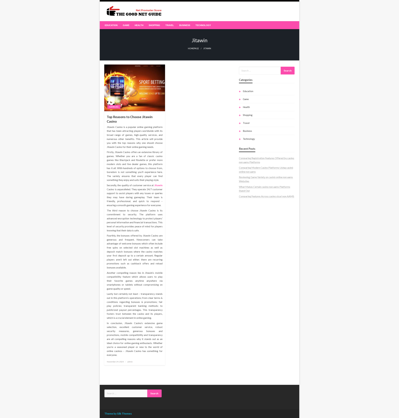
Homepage (193, 48)
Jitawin (158, 185)
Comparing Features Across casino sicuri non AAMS (266, 196)
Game (126, 25)
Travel (169, 25)
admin (130, 362)
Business (184, 25)
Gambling (114, 107)
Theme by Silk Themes (118, 413)
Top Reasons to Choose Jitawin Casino (130, 119)
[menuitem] (111, 25)
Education (111, 25)
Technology (203, 25)
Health (139, 25)
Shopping (154, 25)
